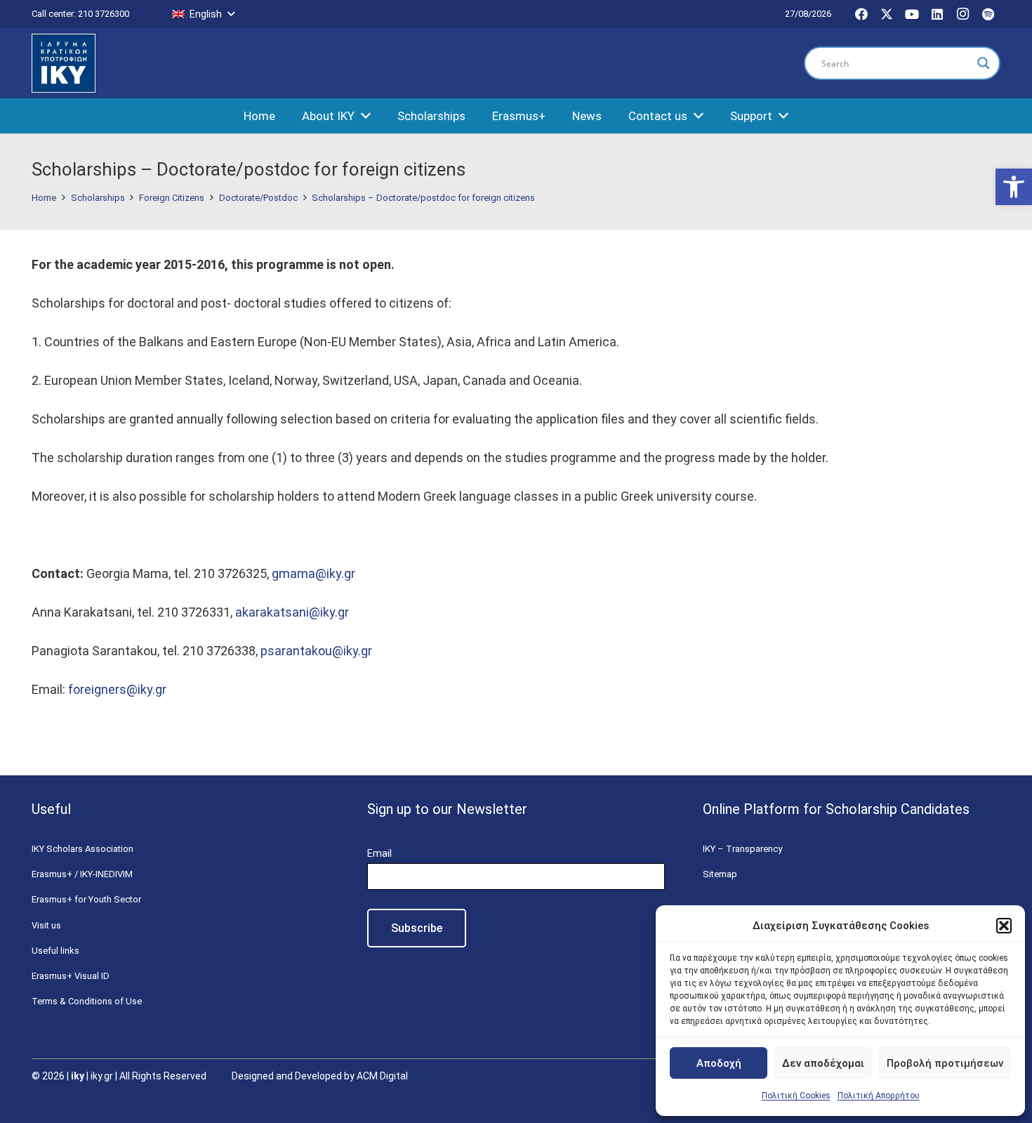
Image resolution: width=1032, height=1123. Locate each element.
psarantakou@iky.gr (316, 650)
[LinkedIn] (937, 14)
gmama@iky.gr (313, 573)
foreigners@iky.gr (117, 689)
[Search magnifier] (983, 63)
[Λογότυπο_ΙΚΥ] (63, 63)
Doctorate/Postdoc (258, 197)
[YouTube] (912, 14)
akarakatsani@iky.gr (292, 612)
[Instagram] (962, 14)
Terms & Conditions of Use (87, 1001)
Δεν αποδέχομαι (823, 1063)
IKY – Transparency (742, 848)
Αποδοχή (718, 1063)
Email (379, 853)
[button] (1013, 187)
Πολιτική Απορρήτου (879, 1096)
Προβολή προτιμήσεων (945, 1063)
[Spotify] (987, 14)
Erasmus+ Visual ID (71, 976)
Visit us (46, 925)
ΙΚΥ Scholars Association (82, 848)
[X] (886, 14)
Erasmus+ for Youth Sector (86, 899)
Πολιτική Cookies (796, 1096)
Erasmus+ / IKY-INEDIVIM (82, 874)
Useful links (55, 950)
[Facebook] (861, 14)
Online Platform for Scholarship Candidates (836, 809)
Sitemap (720, 874)
